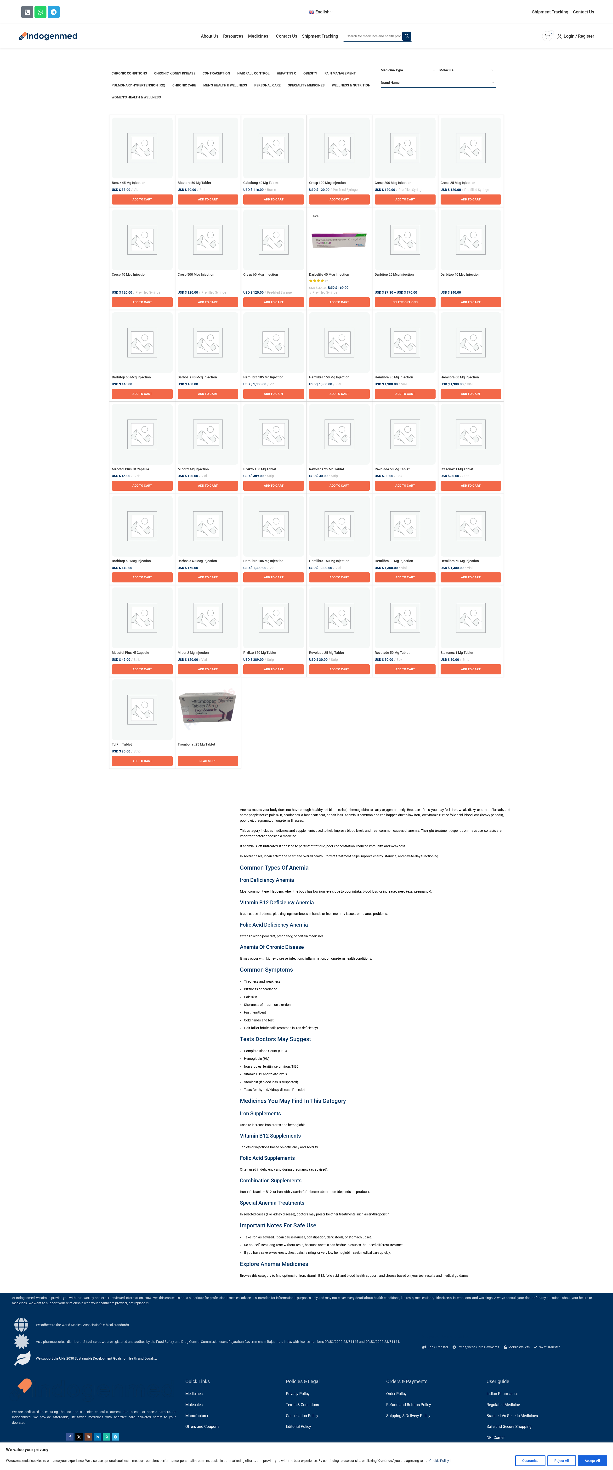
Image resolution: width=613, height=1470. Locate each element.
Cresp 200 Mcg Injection (393, 183)
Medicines (194, 1393)
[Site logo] (48, 36)
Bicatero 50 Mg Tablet (194, 183)
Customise (530, 1461)
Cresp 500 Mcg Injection (196, 274)
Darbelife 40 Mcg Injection (329, 274)
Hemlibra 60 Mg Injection (460, 377)
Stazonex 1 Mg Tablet (457, 469)
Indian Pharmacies (502, 1393)
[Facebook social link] (70, 1437)
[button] (142, 199)
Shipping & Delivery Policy (408, 1415)
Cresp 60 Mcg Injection (260, 274)
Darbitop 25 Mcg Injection (394, 274)
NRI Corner (496, 1437)
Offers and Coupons (202, 1426)
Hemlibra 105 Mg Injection (263, 377)
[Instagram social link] (88, 1437)
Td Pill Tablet (122, 744)
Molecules (194, 1404)
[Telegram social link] (115, 1437)
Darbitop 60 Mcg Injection (131, 377)
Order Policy (396, 1393)
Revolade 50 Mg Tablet (392, 469)
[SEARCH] (406, 36)
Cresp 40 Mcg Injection (129, 274)
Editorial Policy (298, 1426)
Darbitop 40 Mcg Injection (460, 274)
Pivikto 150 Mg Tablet (259, 469)
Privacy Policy (298, 1393)
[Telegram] (54, 12)
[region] (306, 1456)
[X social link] (79, 1437)
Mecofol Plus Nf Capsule (130, 469)
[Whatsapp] (40, 12)
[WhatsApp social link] (106, 1437)
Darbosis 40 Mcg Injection (197, 377)
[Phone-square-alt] (27, 12)
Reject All (561, 1461)
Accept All (592, 1461)
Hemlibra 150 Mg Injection (329, 377)
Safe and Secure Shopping (509, 1426)
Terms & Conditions (302, 1404)
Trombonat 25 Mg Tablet (196, 744)
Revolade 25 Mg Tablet (326, 469)
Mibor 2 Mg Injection (193, 469)
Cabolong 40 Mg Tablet (260, 183)
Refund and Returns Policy (408, 1404)
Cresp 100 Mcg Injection (327, 183)
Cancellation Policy (302, 1415)
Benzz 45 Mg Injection (128, 183)
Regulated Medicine (503, 1404)
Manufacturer (196, 1415)
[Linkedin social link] (97, 1437)
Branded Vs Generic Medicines (512, 1415)
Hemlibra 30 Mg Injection (394, 377)
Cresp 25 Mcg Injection (458, 183)
